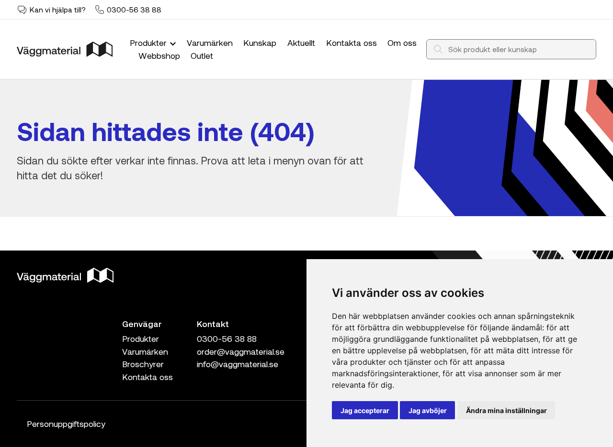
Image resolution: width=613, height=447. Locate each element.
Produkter (149, 42)
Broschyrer (143, 364)
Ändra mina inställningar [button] (506, 410)
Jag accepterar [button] (365, 410)
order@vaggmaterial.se (240, 351)
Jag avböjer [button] (428, 410)
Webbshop (159, 55)
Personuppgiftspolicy (66, 423)
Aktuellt (301, 42)
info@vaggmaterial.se (237, 364)
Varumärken (210, 42)
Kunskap (259, 42)
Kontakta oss (351, 42)
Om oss (402, 42)
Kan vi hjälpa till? (58, 9)
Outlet (202, 55)
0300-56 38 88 (134, 9)
